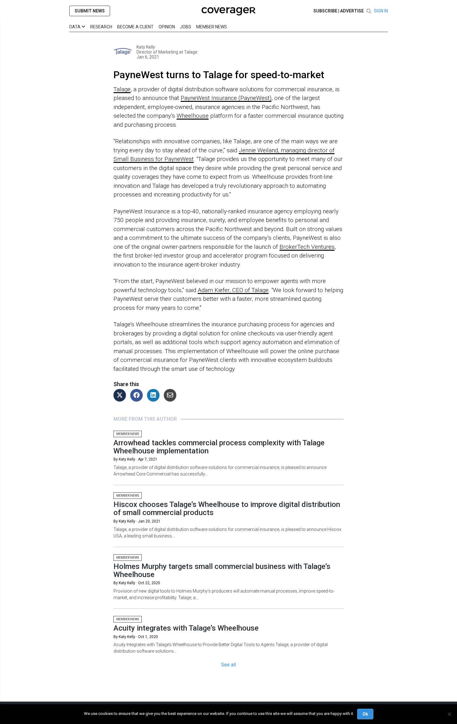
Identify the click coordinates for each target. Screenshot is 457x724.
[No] (449, 714)
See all (228, 665)
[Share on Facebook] (138, 396)
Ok (365, 714)
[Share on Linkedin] (155, 396)
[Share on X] (121, 396)
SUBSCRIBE (325, 10)
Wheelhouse (193, 115)
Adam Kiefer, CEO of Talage (233, 290)
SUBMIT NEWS (90, 10)
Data (75, 26)
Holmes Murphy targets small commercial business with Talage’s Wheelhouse (221, 570)
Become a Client (135, 26)
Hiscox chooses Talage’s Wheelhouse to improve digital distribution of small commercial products (226, 508)
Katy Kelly (145, 47)
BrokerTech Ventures (307, 246)
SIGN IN (381, 10)
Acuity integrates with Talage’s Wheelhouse (186, 628)
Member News (211, 26)
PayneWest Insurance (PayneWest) (226, 98)
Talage (190, 52)
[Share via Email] (171, 396)
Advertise (352, 10)
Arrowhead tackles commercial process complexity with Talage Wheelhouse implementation (219, 446)
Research (101, 26)
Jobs (185, 26)
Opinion (167, 26)
